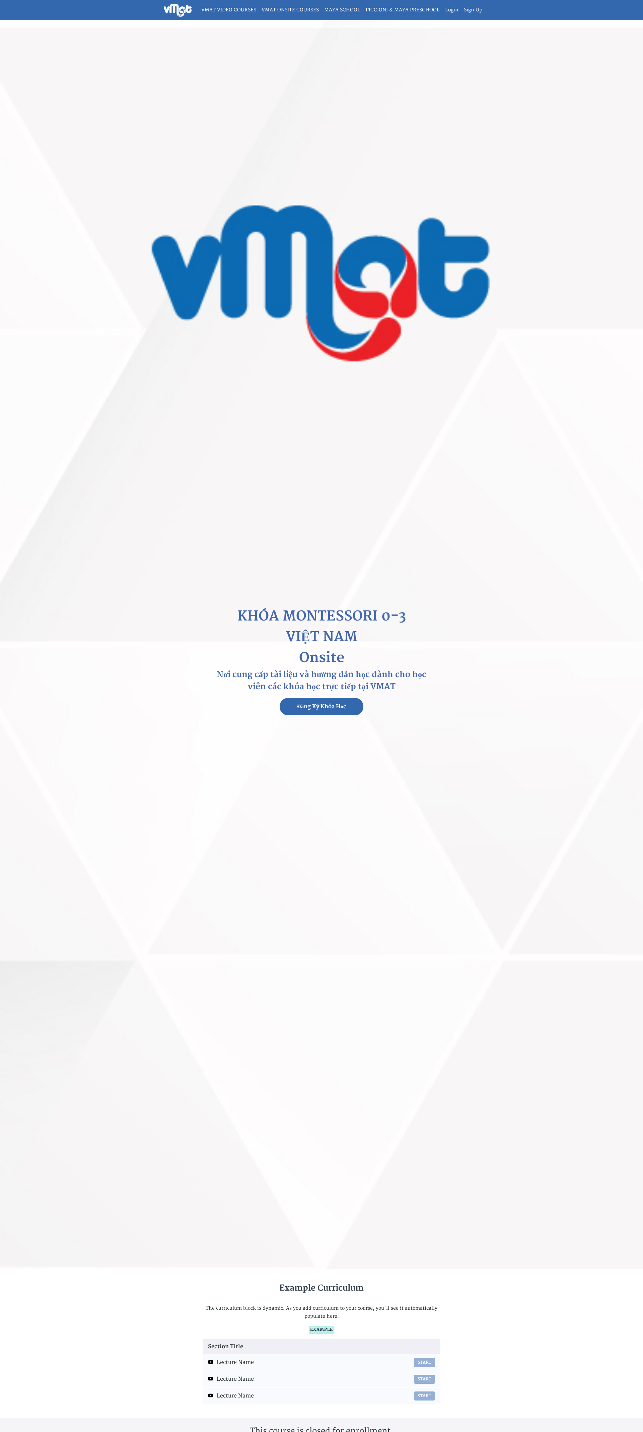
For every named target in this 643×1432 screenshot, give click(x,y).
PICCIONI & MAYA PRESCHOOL (403, 10)
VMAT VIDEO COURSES (228, 10)
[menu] (339, 10)
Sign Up (473, 10)
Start (424, 1362)
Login (451, 10)
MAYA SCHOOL (342, 10)
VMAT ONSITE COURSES (290, 10)
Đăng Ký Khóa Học (321, 706)
